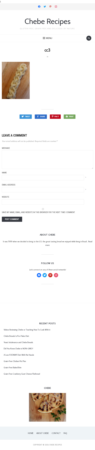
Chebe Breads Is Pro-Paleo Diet (16, 336)
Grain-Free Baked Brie (12, 367)
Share (42, 117)
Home (30, 433)
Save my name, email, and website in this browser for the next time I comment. (38, 212)
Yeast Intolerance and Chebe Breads (18, 342)
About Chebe (42, 433)
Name (4, 172)
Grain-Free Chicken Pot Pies (15, 361)
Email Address (8, 185)
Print (71, 117)
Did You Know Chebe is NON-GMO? (18, 348)
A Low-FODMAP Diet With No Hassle (19, 355)
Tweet (27, 117)
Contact (56, 433)
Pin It (56, 117)
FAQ (65, 433)
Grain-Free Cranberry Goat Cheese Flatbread (22, 374)
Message (6, 148)
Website (5, 197)
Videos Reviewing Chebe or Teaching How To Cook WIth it (27, 329)
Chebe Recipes (48, 21)
